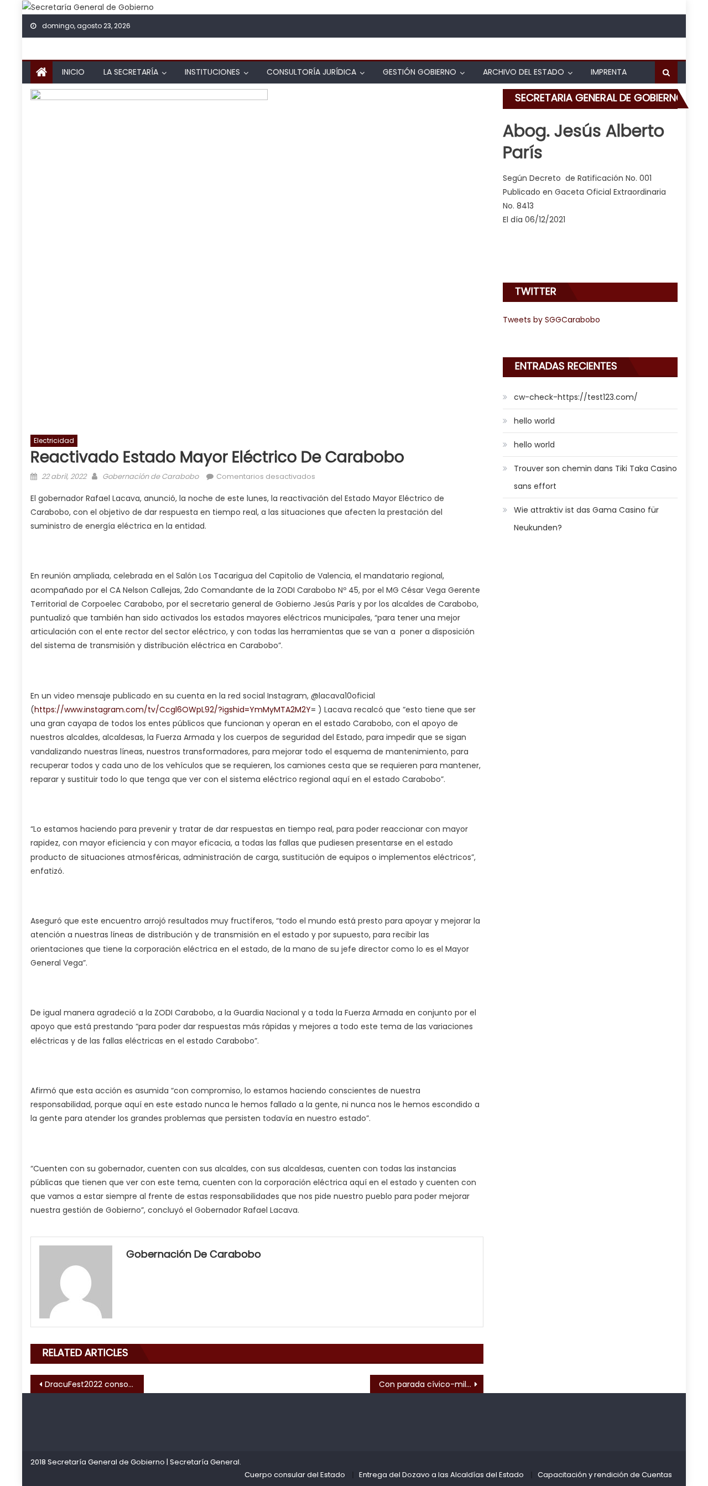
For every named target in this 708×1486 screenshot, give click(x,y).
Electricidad (54, 440)
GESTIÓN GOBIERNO (419, 71)
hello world (534, 420)
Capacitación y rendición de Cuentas (605, 1474)
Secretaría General (205, 1462)
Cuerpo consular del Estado (294, 1474)
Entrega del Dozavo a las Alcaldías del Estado (441, 1474)
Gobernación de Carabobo (150, 476)
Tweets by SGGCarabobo (551, 319)
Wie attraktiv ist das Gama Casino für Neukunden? (586, 518)
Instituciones (212, 71)
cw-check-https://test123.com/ (576, 397)
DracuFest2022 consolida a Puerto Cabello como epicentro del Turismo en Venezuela (94, 1384)
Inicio (73, 71)
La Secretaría (130, 71)
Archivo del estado (523, 71)
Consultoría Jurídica (311, 71)
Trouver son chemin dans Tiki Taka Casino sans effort (595, 477)
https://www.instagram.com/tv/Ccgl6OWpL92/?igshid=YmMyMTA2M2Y (172, 709)
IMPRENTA (609, 71)
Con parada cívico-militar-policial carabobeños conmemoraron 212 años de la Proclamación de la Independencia (431, 1384)
